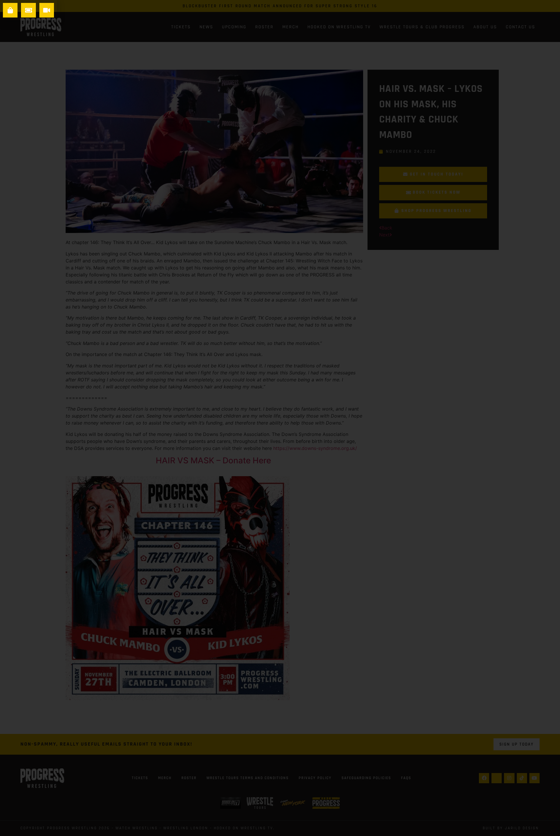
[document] (280, 418)
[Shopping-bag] (10, 10)
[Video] (46, 10)
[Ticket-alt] (28, 10)
